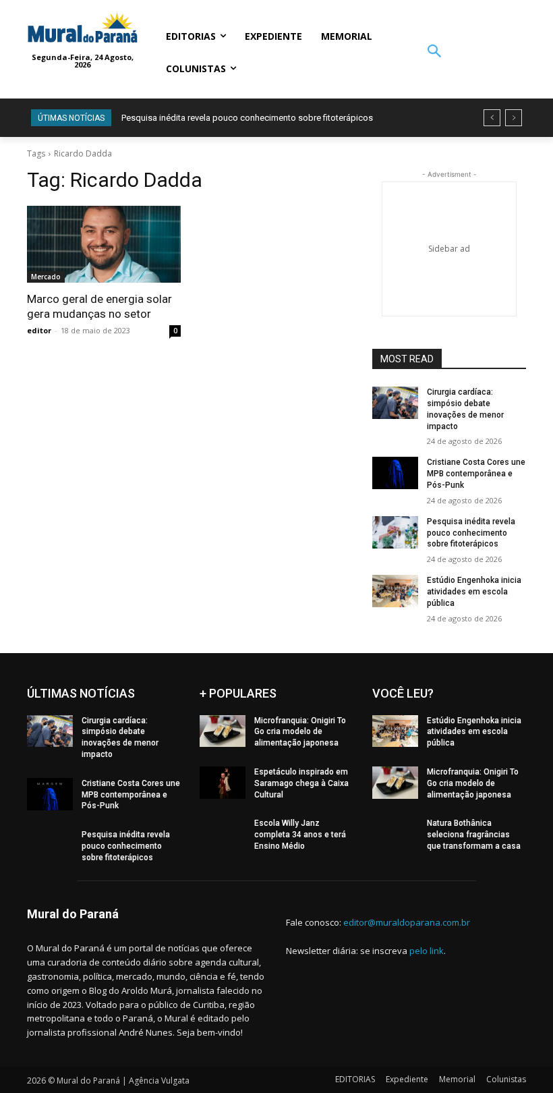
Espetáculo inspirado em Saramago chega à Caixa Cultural (301, 783)
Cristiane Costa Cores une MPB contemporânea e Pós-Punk (476, 473)
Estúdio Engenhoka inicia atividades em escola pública (474, 592)
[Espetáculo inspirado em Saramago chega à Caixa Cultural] (222, 782)
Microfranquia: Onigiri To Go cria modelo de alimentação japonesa (300, 732)
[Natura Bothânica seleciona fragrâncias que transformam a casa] (395, 834)
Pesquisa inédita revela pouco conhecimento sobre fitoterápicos (247, 118)
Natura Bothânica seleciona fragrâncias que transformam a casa (474, 834)
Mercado (46, 276)
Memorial (457, 1079)
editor (39, 330)
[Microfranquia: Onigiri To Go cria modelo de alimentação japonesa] (222, 731)
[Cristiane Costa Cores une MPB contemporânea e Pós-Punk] (395, 473)
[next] (513, 117)
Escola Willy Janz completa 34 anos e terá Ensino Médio (300, 834)
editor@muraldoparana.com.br (406, 922)
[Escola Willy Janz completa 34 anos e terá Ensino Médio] (222, 834)
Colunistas (506, 1079)
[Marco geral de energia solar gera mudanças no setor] (104, 244)
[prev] (492, 117)
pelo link (426, 951)
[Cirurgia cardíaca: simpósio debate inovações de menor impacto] (395, 403)
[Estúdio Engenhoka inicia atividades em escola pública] (395, 591)
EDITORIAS (355, 1079)
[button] (434, 52)
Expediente (407, 1079)
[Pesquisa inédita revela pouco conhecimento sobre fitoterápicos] (395, 532)
